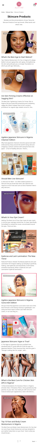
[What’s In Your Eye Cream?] (19, 202)
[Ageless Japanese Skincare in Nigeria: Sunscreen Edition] (19, 285)
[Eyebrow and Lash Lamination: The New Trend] (19, 241)
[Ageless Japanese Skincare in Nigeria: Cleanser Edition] (19, 122)
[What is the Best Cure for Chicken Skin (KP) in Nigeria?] (19, 365)
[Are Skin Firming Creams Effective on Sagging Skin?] (19, 81)
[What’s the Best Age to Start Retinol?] (19, 42)
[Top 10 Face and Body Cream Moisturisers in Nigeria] (19, 406)
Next (33, 441)
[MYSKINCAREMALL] (19, 4)
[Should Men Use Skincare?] (19, 163)
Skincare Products (9, 33)
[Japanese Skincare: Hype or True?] (19, 326)
